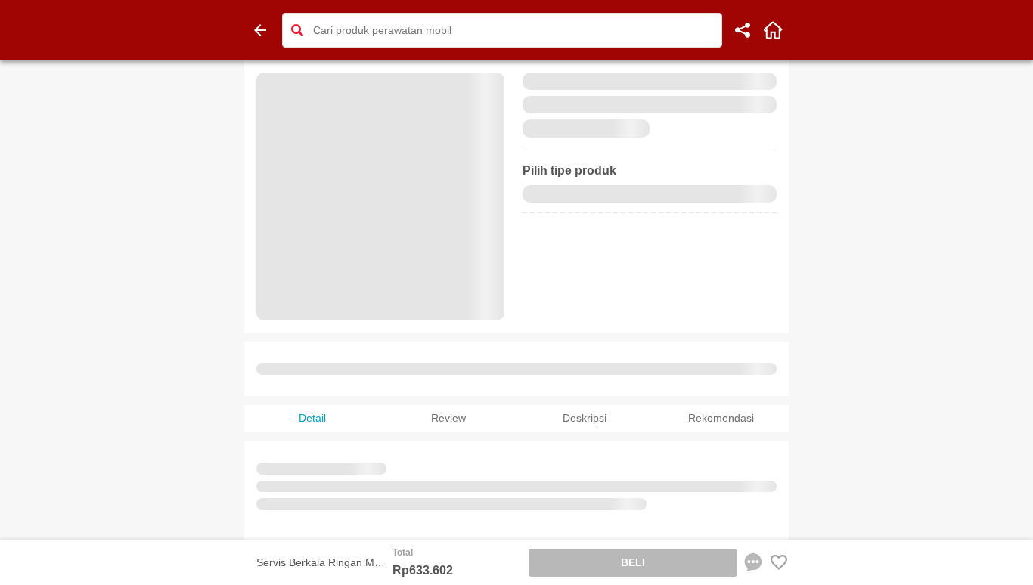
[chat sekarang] (753, 562)
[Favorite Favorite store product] (779, 562)
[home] (773, 30)
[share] (742, 30)
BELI (633, 562)
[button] (297, 30)
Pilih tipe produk (569, 170)
